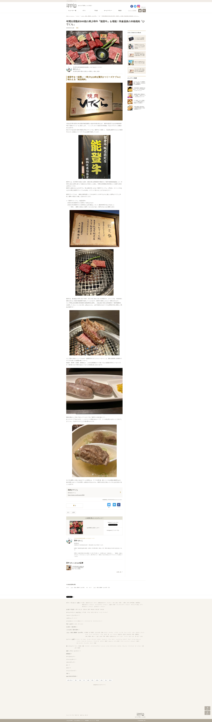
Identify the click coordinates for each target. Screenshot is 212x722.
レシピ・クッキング (103, 612)
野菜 (133, 634)
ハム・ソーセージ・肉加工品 (116, 634)
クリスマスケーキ (88, 621)
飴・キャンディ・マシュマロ (83, 643)
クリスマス (69, 621)
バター (133, 632)
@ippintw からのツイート (99, 684)
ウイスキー (87, 646)
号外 (67, 673)
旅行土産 (97, 609)
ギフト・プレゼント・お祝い (73, 602)
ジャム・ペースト (127, 632)
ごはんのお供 (97, 632)
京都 (80, 680)
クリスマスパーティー (97, 621)
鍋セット (94, 636)
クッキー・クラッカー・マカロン (94, 639)
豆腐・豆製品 (88, 636)
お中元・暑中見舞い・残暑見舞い (133, 602)
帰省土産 (92, 609)
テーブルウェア (70, 656)
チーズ (86, 634)
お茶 (75, 647)
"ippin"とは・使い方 (84, 715)
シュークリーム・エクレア (121, 639)
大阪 (106, 680)
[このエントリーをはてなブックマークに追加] (114, 504)
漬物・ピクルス (104, 632)
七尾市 (73, 512)
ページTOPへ (207, 718)
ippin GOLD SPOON (71, 676)
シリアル (116, 632)
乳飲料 (79, 647)
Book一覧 (77, 715)
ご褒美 (124, 602)
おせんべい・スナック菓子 (114, 641)
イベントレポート (70, 659)
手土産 (84, 612)
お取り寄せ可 (70, 680)
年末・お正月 (69, 624)
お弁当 (101, 636)
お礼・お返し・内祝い (117, 602)
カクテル (119, 646)
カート (140, 10)
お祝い (83, 602)
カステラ (102, 641)
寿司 (104, 636)
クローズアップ (70, 662)
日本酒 (79, 646)
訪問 (77, 609)
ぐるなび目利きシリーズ (78, 720)
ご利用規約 (86, 720)
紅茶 (143, 646)
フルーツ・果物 (93, 643)
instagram (138, 6)
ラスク (129, 639)
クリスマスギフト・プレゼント (101, 604)
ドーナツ (78, 641)
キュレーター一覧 (70, 715)
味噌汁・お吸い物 (110, 636)
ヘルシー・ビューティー (72, 615)
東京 (76, 680)
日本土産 (102, 609)
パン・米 (121, 632)
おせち (76, 623)
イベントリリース (70, 670)
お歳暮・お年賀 (112, 604)
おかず (105, 634)
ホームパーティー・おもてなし (73, 612)
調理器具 (68, 653)
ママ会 (88, 612)
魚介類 (124, 634)
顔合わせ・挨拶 (86, 609)
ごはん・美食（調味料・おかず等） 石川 (101, 587)
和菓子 (106, 641)
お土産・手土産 (70, 609)
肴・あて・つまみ (139, 636)
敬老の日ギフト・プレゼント (88, 604)
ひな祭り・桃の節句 (71, 627)
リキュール (124, 646)
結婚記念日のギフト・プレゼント (105, 602)
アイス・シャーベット (125, 641)
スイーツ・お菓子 (70, 639)
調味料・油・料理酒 (89, 632)
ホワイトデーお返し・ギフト (137, 604)
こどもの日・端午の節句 (72, 629)
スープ (118, 636)
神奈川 (110, 680)
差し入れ (80, 609)
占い (67, 665)
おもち (81, 623)
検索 (144, 10)
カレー (121, 636)
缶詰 (97, 636)
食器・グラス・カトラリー (72, 651)
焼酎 (83, 646)
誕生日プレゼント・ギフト (91, 602)
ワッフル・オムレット (136, 639)
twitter (135, 6)
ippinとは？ (143, 7)
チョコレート (104, 639)
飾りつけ (96, 612)
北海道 (97, 680)
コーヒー (139, 646)
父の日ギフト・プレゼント (99, 606)
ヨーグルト (111, 632)
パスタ (101, 634)
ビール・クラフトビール (111, 646)
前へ (207, 713)
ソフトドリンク (131, 646)
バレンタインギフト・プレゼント (123, 604)
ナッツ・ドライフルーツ (94, 634)
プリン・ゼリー (111, 639)
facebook (131, 6)
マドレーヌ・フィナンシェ (86, 641)
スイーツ (75, 618)
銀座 (102, 680)
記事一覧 (119, 572)
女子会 (92, 612)
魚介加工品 (129, 634)
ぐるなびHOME (69, 720)
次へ (207, 708)
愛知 (92, 680)
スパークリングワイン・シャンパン (98, 646)
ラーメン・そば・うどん (129, 636)
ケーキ (78, 639)
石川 (68, 512)
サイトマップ (92, 720)
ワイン (76, 646)
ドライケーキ (96, 641)
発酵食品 (137, 634)
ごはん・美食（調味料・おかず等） (77, 587)
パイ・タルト (83, 639)
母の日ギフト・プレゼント (87, 606)
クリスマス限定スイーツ (79, 621)
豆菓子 (137, 641)
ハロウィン (69, 618)
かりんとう (133, 641)
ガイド (67, 587)
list (108, 507)
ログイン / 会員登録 (132, 10)
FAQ (97, 720)
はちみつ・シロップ (140, 632)
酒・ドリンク (69, 646)
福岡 (88, 680)
